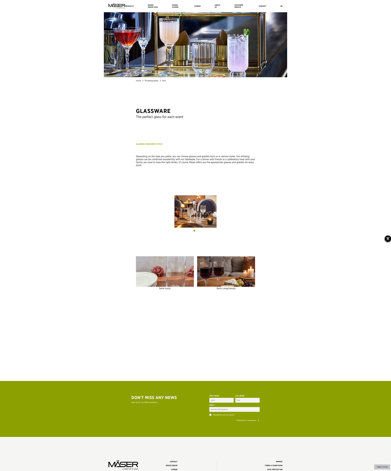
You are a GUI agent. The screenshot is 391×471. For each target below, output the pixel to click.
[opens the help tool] (388, 239)
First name (214, 396)
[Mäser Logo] (116, 6)
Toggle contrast (382, 467)
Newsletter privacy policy (223, 415)
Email (212, 405)
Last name (239, 396)
